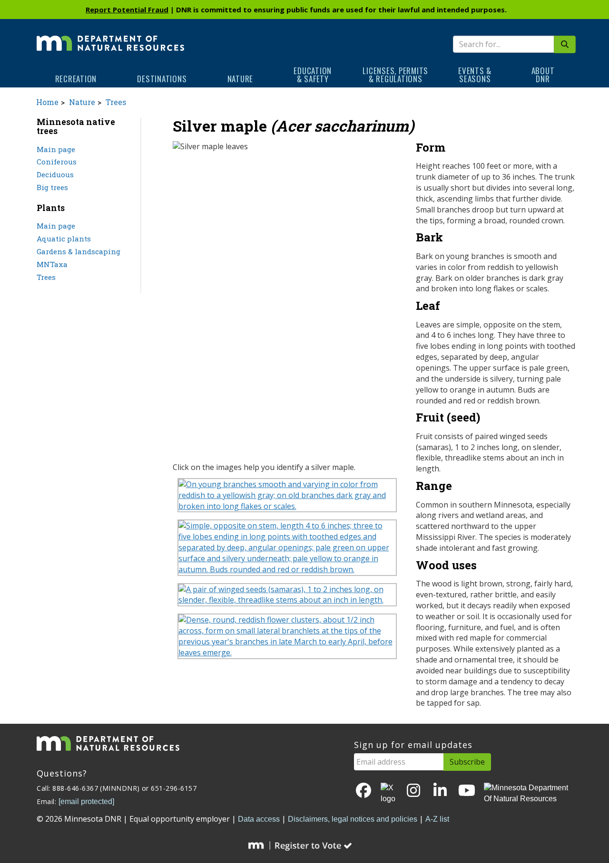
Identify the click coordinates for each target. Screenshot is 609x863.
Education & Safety (313, 75)
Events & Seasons (474, 75)
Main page (56, 149)
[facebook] (363, 791)
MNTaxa (52, 264)
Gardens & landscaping (78, 251)
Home (47, 102)
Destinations (162, 79)
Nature (240, 79)
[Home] (110, 36)
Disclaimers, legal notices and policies (352, 819)
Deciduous (55, 174)
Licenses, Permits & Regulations (395, 75)
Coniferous (57, 161)
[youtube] (466, 791)
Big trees (52, 187)
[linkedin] (440, 791)
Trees (116, 102)
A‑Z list (437, 819)
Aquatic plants (64, 238)
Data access (259, 819)
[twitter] (389, 794)
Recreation (76, 79)
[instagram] (413, 791)
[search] (565, 44)
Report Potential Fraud (127, 9)
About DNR (543, 75)
